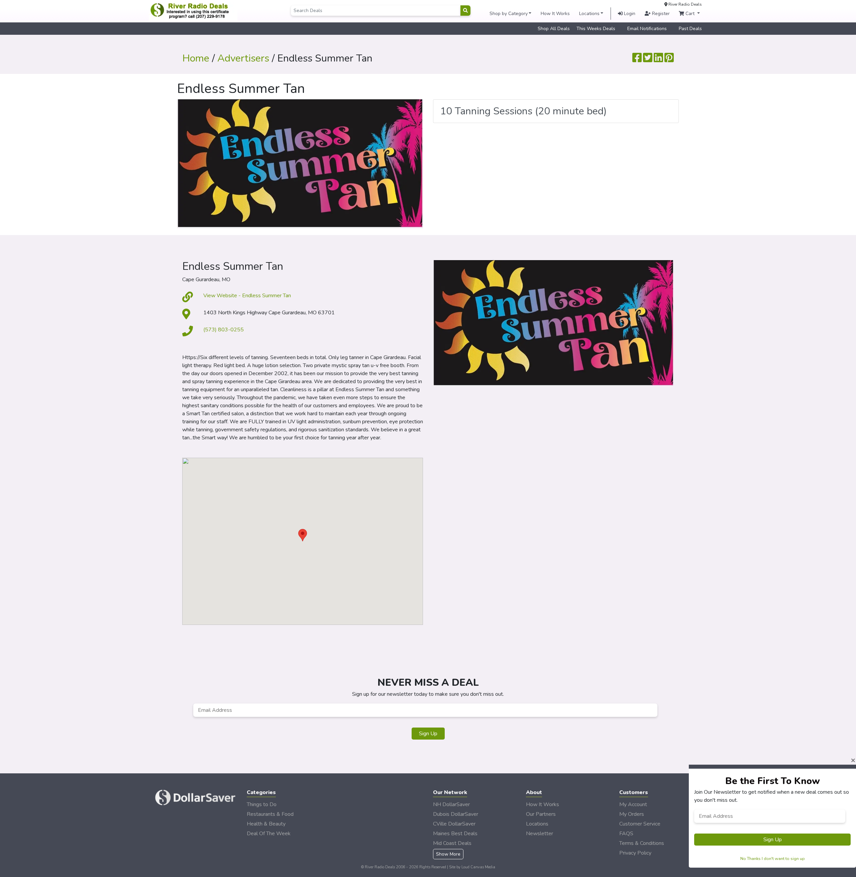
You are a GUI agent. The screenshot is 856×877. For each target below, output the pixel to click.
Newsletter (539, 833)
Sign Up (428, 733)
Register (660, 13)
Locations (589, 13)
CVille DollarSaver (454, 824)
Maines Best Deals (455, 833)
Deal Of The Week (269, 833)
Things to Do (262, 804)
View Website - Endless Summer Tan (247, 295)
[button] (302, 535)
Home (195, 58)
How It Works (555, 13)
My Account (633, 804)
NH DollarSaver (451, 804)
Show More (448, 854)
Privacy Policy (635, 853)
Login (629, 13)
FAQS (626, 833)
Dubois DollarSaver (455, 814)
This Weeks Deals (595, 28)
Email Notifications (647, 28)
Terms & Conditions (641, 843)
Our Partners (541, 814)
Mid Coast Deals (452, 843)
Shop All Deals (554, 28)
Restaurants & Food (270, 814)
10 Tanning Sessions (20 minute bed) (523, 111)
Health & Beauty (266, 824)
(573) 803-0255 (223, 329)
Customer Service (639, 824)
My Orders (631, 814)
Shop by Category (509, 13)
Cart (690, 13)
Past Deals (690, 28)
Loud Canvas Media (478, 867)
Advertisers (243, 58)
